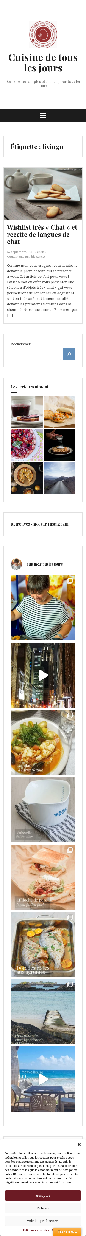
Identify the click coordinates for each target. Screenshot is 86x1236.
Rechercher (21, 344)
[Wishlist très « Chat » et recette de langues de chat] (46, 200)
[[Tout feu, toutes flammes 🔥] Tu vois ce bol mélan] (43, 809)
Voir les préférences (43, 1220)
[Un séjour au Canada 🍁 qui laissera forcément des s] (43, 675)
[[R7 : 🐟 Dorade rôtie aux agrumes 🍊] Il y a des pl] (43, 944)
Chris (40, 252)
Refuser (43, 1208)
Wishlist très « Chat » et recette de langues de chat (42, 234)
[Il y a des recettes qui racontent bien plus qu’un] (43, 742)
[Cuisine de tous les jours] (43, 36)
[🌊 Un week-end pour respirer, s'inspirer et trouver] (43, 1011)
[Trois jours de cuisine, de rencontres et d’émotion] (43, 607)
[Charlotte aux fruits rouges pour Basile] (27, 445)
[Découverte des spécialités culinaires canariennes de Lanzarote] (60, 478)
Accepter (43, 1195)
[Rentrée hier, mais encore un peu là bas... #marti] (43, 1079)
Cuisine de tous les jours (43, 62)
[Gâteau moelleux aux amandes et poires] (27, 478)
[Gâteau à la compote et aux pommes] (60, 445)
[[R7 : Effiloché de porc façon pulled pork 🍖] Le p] (43, 877)
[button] (79, 1144)
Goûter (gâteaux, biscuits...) (26, 257)
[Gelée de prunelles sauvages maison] (27, 412)
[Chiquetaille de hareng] (60, 412)
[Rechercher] (69, 354)
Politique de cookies (36, 1230)
